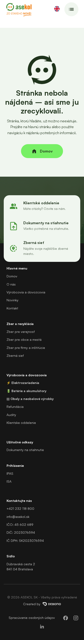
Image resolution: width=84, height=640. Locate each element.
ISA (9, 481)
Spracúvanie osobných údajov (32, 618)
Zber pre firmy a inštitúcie (26, 348)
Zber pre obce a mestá (24, 339)
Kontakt (12, 308)
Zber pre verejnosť (21, 332)
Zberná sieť (15, 355)
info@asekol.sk (18, 517)
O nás (11, 284)
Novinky (12, 300)
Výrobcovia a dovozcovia (26, 292)
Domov (12, 276)
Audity (11, 415)
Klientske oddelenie (21, 423)
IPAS (10, 473)
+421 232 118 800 (20, 508)
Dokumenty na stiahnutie (25, 450)
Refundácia (15, 407)
